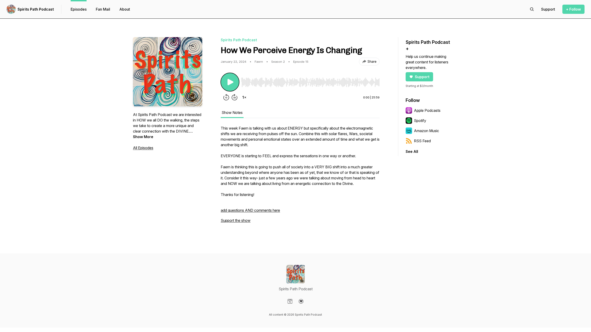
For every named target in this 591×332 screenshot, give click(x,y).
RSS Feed (422, 141)
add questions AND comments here (250, 210)
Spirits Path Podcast (36, 9)
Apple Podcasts (427, 110)
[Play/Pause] (230, 82)
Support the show (235, 220)
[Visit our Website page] (290, 301)
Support (422, 76)
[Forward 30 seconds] (234, 97)
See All (412, 151)
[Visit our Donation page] (301, 301)
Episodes (79, 9)
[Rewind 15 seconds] (226, 97)
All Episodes (143, 147)
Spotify (420, 120)
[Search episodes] (532, 9)
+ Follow (573, 9)
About (124, 9)
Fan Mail (103, 9)
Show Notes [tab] (232, 112)
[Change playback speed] (244, 97)
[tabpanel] (300, 176)
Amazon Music (426, 130)
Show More (143, 136)
